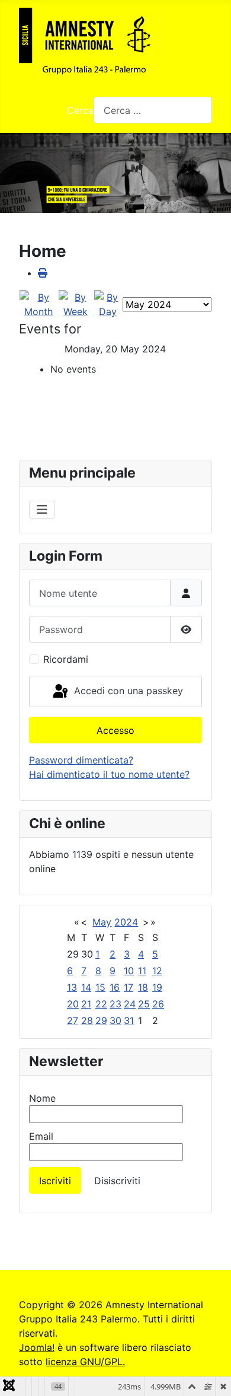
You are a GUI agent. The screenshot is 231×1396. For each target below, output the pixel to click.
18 (143, 987)
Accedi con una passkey (127, 691)
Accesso (115, 730)
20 (73, 1004)
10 (129, 971)
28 (87, 1020)
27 (72, 1020)
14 (86, 987)
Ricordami (65, 659)
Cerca (80, 110)
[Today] (107, 304)
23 (115, 1004)
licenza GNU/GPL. (85, 1362)
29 (101, 1020)
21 (86, 1004)
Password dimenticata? (81, 760)
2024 (126, 922)
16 (115, 987)
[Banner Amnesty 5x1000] (115, 173)
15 (100, 987)
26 (158, 1004)
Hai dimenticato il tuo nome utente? (109, 774)
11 (142, 971)
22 (101, 1004)
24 (130, 1004)
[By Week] (75, 304)
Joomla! (36, 1347)
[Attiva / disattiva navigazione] (42, 510)
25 (144, 1004)
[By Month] (38, 304)
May (101, 922)
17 (128, 987)
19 (157, 987)
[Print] (42, 273)
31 (129, 1020)
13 (72, 987)
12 (157, 971)
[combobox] (153, 110)
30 (115, 1020)
